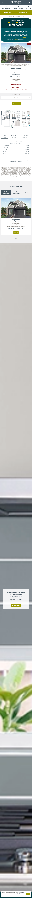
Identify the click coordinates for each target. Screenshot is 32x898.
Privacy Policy (22, 893)
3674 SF (10, 228)
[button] (29, 2)
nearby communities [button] (16, 192)
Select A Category (16, 94)
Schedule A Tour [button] (23, 12)
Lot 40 (23, 16)
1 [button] (15, 238)
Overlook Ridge (18, 16)
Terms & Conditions (8, 895)
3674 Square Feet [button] (16, 74)
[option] (16, 53)
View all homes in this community (26, 192)
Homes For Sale (11, 16)
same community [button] (6, 192)
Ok (27, 893)
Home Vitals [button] (4, 136)
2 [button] (16, 238)
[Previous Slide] (28, 44)
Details (15, 232)
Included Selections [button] (25, 136)
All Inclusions (15, 605)
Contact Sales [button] (7, 12)
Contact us (16, 39)
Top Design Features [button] (14, 136)
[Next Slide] (30, 44)
